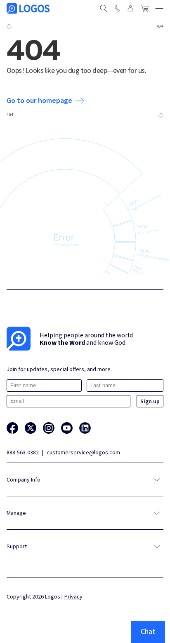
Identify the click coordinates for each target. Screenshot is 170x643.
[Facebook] (12, 428)
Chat (148, 632)
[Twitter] (30, 428)
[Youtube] (67, 428)
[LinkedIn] (85, 428)
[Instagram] (48, 428)
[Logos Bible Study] (28, 8)
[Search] (103, 8)
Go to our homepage (39, 101)
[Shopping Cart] (144, 8)
